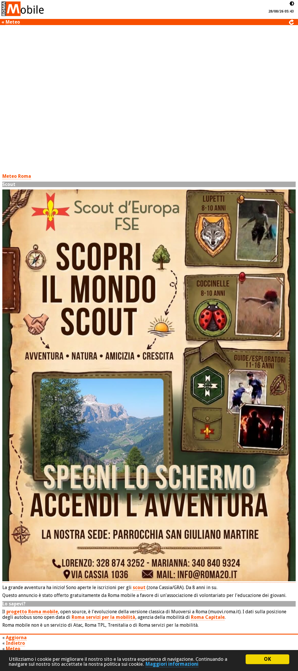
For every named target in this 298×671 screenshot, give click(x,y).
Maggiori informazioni (171, 664)
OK (267, 659)
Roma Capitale (208, 617)
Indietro (15, 643)
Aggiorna (16, 637)
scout (139, 587)
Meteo (13, 22)
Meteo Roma (16, 176)
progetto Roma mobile (32, 611)
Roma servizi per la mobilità (103, 617)
